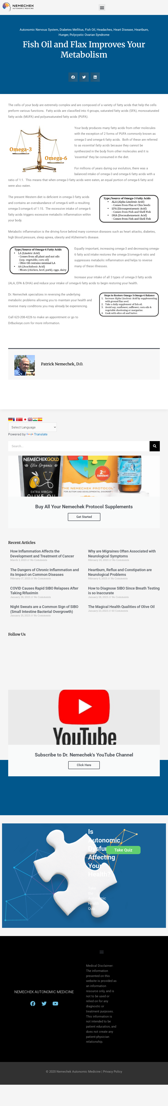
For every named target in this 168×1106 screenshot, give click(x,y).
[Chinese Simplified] (20, 419)
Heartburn (141, 30)
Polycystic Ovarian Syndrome (89, 35)
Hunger (63, 35)
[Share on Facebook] (4, 115)
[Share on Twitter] (4, 135)
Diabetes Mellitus (72, 30)
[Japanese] (25, 419)
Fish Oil (90, 30)
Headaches (104, 30)
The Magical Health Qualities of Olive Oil (121, 607)
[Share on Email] (4, 125)
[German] (10, 419)
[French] (15, 419)
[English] (30, 419)
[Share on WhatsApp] (4, 145)
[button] (102, 7)
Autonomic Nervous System (39, 30)
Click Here (84, 765)
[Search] (155, 446)
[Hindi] (35, 419)
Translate (41, 434)
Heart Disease (123, 30)
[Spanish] (40, 419)
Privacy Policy (112, 1071)
